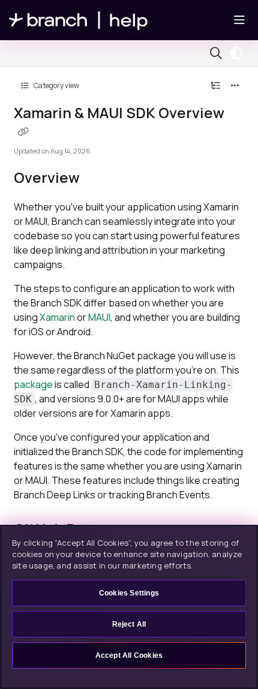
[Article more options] (235, 85)
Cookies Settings (129, 593)
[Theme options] (239, 53)
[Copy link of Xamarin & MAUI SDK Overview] (23, 131)
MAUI (99, 317)
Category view (55, 85)
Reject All (129, 624)
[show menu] (239, 20)
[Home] (78, 20)
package (33, 384)
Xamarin (57, 317)
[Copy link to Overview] (98, 179)
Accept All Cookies (129, 655)
